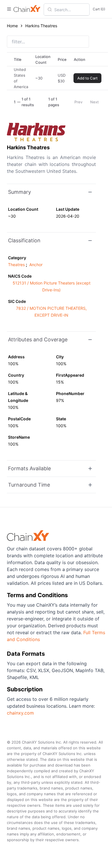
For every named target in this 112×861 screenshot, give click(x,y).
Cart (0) (99, 9)
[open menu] (9, 9)
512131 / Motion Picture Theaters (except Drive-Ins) (51, 286)
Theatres (16, 264)
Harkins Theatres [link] (41, 25)
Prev (78, 102)
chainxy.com (20, 713)
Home (12, 25)
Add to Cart (87, 78)
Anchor (36, 264)
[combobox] (70, 9)
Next (94, 102)
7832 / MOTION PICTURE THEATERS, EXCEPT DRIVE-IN (51, 312)
